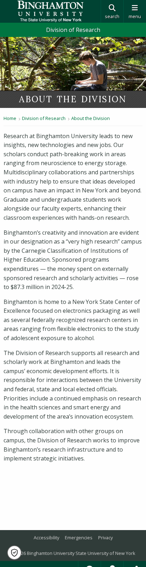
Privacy (105, 537)
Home (10, 118)
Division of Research (73, 30)
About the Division (90, 118)
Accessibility (46, 537)
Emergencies (78, 537)
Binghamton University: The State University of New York (50, 11)
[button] (14, 552)
